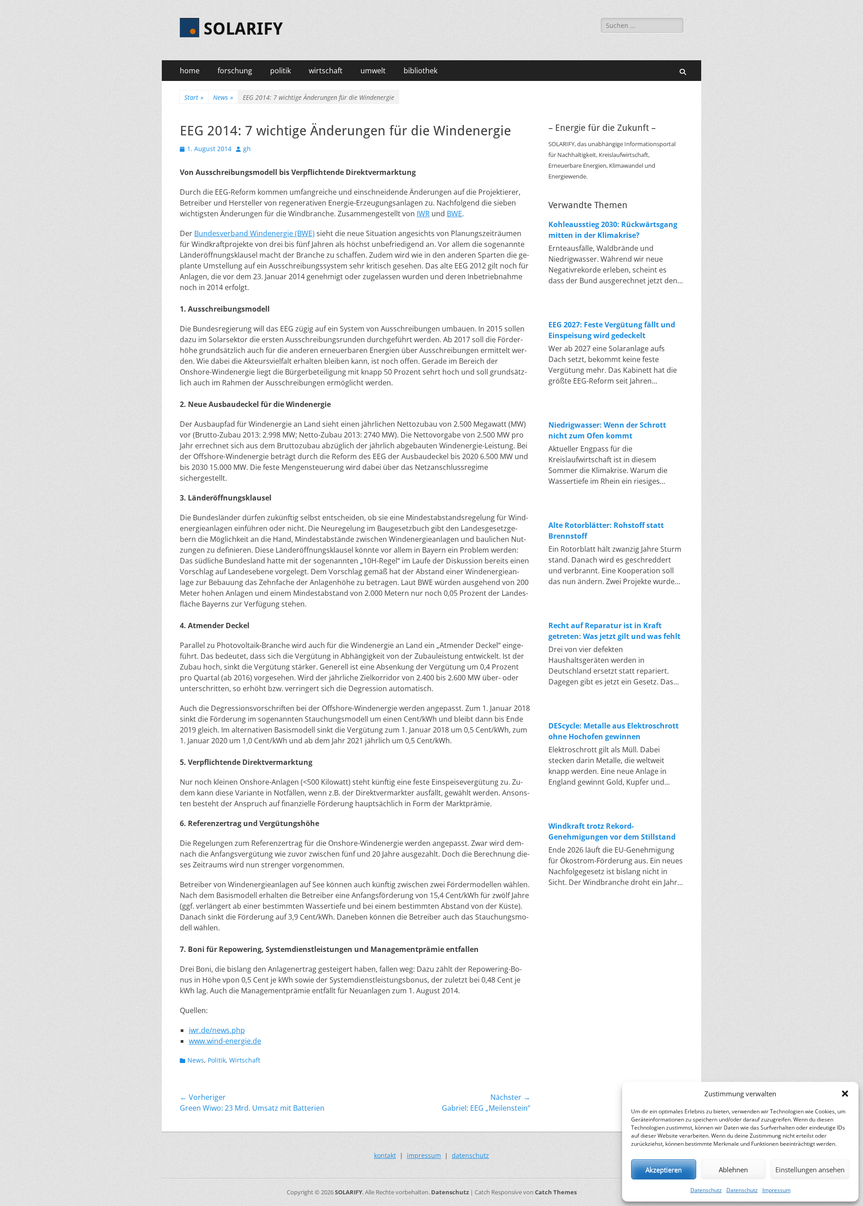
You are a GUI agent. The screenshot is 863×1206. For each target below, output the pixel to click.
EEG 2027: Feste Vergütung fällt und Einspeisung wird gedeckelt (611, 330)
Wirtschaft (244, 1060)
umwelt (373, 71)
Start (194, 97)
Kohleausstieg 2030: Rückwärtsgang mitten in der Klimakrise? (612, 229)
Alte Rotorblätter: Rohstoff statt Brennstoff (606, 530)
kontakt (385, 1155)
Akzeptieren (663, 1169)
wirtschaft (326, 71)
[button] (845, 1093)
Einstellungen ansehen (810, 1169)
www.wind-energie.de (225, 1041)
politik (280, 71)
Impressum (776, 1190)
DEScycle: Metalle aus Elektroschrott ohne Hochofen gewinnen (613, 731)
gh (247, 148)
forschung (235, 71)
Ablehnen (733, 1169)
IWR (423, 214)
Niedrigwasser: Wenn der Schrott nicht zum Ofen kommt (607, 430)
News (223, 97)
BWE (454, 214)
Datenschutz (706, 1190)
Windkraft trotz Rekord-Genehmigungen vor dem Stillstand (612, 831)
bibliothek (420, 71)
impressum (424, 1155)
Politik (217, 1060)
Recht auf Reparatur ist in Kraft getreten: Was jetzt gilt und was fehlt (614, 631)
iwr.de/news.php (217, 1030)
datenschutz (470, 1155)
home (190, 71)
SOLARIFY (243, 29)
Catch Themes (556, 1192)
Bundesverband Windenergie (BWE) (254, 233)
